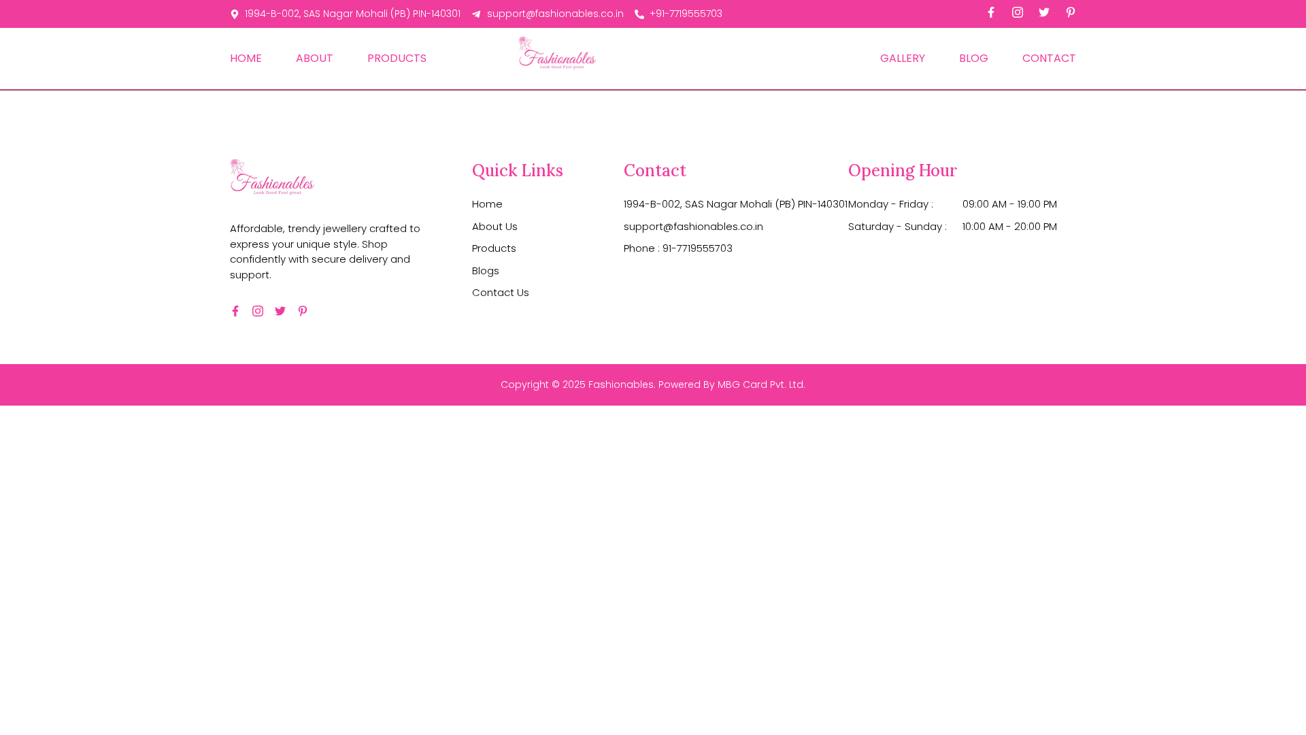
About (314, 58)
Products (396, 58)
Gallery (902, 58)
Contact (1049, 58)
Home (246, 58)
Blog (973, 58)
